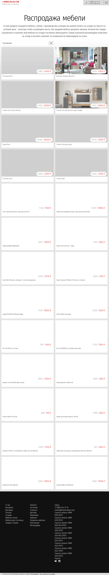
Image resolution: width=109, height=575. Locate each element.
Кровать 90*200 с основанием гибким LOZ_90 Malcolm (20, 451)
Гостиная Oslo (7, 179)
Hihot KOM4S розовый (63, 314)
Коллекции (34, 523)
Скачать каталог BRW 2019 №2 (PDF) (63, 524)
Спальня (33, 510)
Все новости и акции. (47, 574)
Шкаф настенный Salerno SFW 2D (67, 417)
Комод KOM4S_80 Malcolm (64, 485)
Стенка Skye (60, 179)
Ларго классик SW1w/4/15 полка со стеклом (70, 280)
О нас (7, 505)
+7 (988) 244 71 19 (94, 2)
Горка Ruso (6, 144)
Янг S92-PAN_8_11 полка (10, 348)
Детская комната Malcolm (65, 76)
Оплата (8, 512)
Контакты (9, 507)
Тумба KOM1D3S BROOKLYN (11, 246)
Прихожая (34, 515)
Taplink (57, 558)
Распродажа (35, 525)
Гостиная (33, 507)
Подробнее (34, 574)
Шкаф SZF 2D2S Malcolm (10, 485)
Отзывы (8, 515)
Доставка (9, 510)
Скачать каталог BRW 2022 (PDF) (63, 544)
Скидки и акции (11, 523)
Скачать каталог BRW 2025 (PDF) (63, 554)
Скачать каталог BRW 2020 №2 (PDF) (63, 534)
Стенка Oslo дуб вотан (64, 144)
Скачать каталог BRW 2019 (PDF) (63, 519)
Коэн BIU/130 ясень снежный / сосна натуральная (19, 280)
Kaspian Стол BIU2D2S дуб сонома (13, 382)
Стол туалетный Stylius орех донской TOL (16, 212)
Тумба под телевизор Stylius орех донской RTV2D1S (73, 212)
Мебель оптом (11, 518)
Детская (33, 512)
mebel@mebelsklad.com (65, 510)
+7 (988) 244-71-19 (61, 507)
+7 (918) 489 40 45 (94, 3)
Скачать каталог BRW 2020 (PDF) (63, 529)
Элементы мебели (37, 520)
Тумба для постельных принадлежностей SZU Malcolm (74, 451)
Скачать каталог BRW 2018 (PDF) (63, 513)
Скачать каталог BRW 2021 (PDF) (63, 539)
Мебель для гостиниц (14, 520)
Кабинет (33, 518)
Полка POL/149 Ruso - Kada (65, 246)
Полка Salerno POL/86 (10, 417)
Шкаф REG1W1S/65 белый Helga (13, 314)
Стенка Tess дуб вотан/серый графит (69, 110)
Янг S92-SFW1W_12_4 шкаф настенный (68, 348)
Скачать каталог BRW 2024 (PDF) (63, 549)
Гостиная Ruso (8, 76)
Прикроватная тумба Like (64, 382)
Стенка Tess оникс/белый (12, 110)
